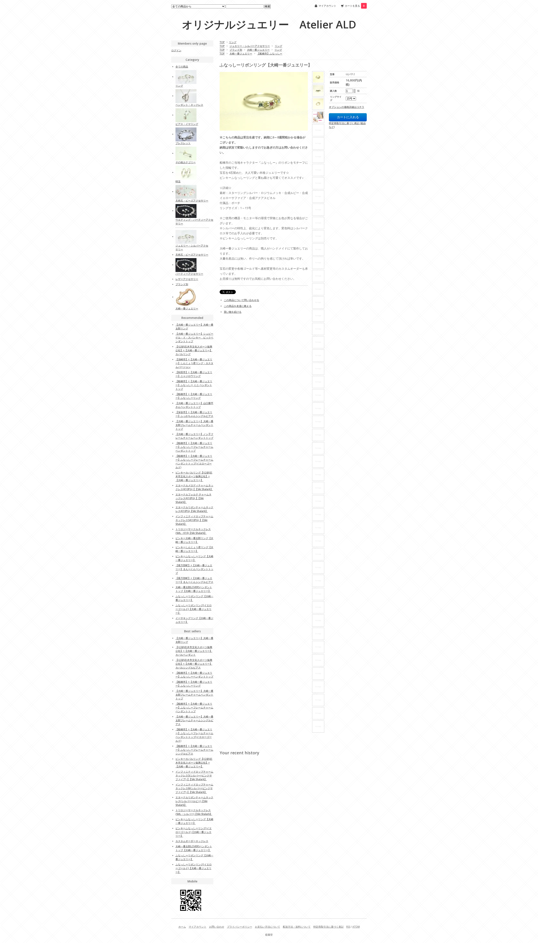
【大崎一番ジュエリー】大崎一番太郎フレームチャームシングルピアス (194, 720)
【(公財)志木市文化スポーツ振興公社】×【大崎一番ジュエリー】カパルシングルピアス (193, 663)
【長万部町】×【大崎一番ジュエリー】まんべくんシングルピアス (194, 580)
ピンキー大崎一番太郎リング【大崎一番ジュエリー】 (194, 540)
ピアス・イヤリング (186, 124)
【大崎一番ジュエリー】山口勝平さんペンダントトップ (194, 405)
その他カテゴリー (185, 162)
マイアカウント (327, 6)
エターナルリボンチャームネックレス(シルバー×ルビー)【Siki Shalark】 (194, 801)
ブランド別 (235, 50)
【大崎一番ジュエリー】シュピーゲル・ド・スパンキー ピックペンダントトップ (194, 337)
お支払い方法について (267, 926)
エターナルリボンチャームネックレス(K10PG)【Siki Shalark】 (194, 509)
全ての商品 (181, 66)
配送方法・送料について (297, 926)
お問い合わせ (216, 926)
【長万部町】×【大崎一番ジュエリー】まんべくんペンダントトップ (194, 569)
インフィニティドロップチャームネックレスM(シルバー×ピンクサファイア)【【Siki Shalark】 (194, 788)
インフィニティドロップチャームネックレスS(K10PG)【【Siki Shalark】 (194, 520)
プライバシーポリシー (239, 926)
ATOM (356, 926)
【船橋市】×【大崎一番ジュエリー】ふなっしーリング (193, 396)
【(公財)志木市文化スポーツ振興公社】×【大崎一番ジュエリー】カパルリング (193, 350)
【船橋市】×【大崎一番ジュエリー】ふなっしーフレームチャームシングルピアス (194, 749)
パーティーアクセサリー (189, 274)
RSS (348, 926)
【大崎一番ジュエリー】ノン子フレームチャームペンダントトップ (194, 436)
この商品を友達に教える (238, 306)
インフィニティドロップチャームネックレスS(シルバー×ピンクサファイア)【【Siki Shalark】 (194, 775)
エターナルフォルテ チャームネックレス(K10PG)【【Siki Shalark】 (193, 498)
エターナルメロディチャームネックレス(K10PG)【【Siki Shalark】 (194, 487)
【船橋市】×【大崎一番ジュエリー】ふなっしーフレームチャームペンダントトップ (194, 446)
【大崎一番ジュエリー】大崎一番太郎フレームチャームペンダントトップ (194, 425)
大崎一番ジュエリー (258, 50)
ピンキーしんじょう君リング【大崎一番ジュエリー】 (194, 549)
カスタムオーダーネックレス (191, 841)
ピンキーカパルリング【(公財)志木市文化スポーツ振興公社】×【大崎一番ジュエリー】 (193, 476)
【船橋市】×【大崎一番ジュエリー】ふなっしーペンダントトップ (194, 674)
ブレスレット (183, 143)
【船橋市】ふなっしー (269, 53)
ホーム (182, 926)
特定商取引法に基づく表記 (328, 926)
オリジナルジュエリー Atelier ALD (269, 24)
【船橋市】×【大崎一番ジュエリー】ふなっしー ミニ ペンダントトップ (193, 385)
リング (232, 42)
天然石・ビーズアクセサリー (191, 200)
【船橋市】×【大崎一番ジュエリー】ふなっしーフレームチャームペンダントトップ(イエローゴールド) (194, 461)
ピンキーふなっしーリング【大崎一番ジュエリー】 (194, 558)
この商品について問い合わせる (241, 300)
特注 (178, 181)
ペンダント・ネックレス (189, 105)
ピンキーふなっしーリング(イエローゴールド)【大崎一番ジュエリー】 (193, 832)
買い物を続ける (232, 312)
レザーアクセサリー (186, 279)
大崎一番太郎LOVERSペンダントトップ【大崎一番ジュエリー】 (193, 589)
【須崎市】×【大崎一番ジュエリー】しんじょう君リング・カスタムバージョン (194, 363)
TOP (222, 42)
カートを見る (355, 6)
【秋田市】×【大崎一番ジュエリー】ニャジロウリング (193, 374)
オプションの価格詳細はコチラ (346, 107)
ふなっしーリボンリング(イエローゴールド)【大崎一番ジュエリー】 (193, 609)
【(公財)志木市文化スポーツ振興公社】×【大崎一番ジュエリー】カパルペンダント (193, 651)
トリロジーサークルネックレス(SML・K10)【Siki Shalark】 (193, 531)
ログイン (176, 50)
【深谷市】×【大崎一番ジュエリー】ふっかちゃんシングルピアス (194, 414)
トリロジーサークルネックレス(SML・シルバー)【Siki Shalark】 (193, 812)
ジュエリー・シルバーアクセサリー (249, 46)
